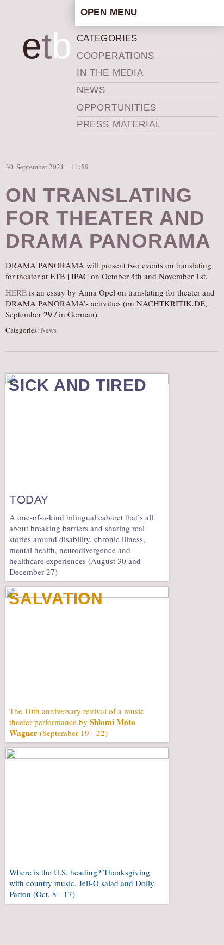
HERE (16, 292)
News (91, 90)
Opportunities (117, 107)
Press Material (119, 124)
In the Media (110, 73)
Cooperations (115, 56)
